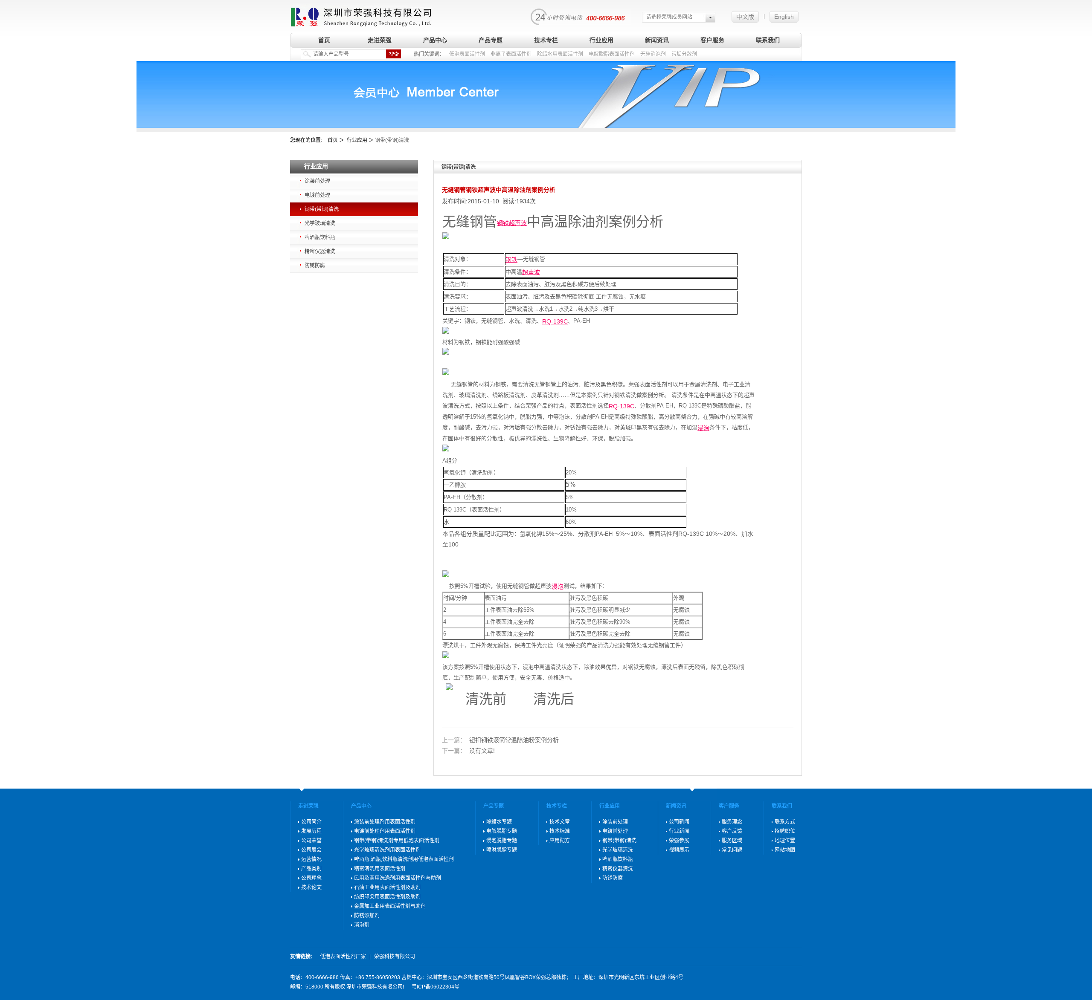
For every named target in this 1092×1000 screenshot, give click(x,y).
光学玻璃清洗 (320, 223)
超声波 (518, 223)
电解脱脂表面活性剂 (612, 54)
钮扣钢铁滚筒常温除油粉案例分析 (500, 740)
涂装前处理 (317, 181)
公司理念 (311, 878)
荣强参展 (679, 841)
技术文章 (559, 822)
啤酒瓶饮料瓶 (320, 237)
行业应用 (601, 40)
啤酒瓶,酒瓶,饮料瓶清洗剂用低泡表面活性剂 (404, 859)
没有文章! (468, 750)
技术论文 (311, 887)
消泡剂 (361, 925)
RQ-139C (555, 321)
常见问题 (732, 850)
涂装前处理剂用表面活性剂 (384, 822)
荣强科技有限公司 (394, 957)
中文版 (745, 16)
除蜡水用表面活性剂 (560, 54)
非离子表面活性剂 (511, 54)
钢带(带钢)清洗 (322, 209)
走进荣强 (380, 40)
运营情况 (311, 859)
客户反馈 (732, 831)
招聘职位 (785, 831)
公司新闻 (679, 822)
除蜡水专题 (499, 822)
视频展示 (679, 850)
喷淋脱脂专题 (501, 850)
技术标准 (559, 831)
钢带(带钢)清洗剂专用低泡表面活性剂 (396, 841)
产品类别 (311, 869)
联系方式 (785, 822)
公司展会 (311, 850)
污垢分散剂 (684, 54)
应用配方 (559, 841)
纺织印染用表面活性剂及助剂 (387, 897)
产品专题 (490, 40)
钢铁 (503, 223)
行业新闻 (679, 831)
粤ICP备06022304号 (435, 987)
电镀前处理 (317, 195)
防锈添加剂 (367, 916)
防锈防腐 (315, 266)
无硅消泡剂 (653, 54)
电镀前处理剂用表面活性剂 (384, 831)
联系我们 (768, 40)
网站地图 (785, 850)
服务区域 (732, 841)
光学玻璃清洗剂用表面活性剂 (387, 850)
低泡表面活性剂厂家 (343, 957)
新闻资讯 (657, 40)
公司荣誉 (311, 841)
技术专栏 (546, 40)
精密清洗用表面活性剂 (379, 869)
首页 (324, 40)
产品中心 (435, 40)
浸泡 (703, 428)
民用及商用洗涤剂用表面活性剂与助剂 (397, 878)
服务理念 (732, 822)
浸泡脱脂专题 (501, 841)
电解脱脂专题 (501, 831)
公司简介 (311, 822)
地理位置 (785, 841)
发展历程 (311, 831)
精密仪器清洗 (320, 251)
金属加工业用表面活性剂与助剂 (390, 906)
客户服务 (712, 40)
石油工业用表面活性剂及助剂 (387, 887)
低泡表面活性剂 (467, 54)
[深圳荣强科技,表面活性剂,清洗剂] (361, 14)
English (784, 16)
